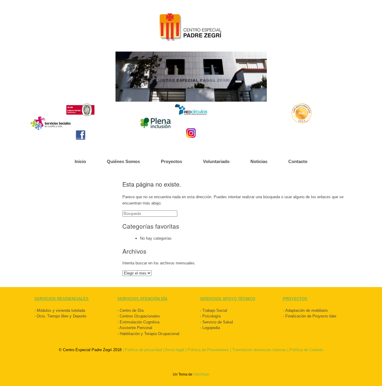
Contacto (297, 161)
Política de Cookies (306, 350)
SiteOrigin (201, 374)
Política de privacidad (143, 350)
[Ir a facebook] (80, 135)
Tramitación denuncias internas (259, 350)
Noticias (258, 161)
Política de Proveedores (208, 350)
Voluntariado (216, 161)
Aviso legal (174, 350)
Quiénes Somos (123, 161)
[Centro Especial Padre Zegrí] (191, 28)
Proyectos (171, 161)
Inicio (80, 161)
